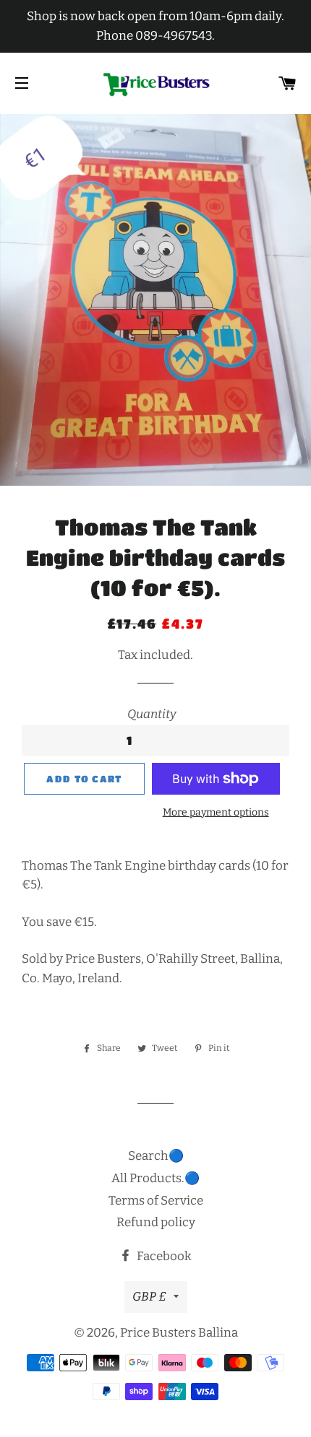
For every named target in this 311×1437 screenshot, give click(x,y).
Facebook (163, 1256)
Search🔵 (156, 1155)
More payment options (216, 812)
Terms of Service (155, 1200)
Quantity (151, 714)
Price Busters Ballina (179, 1332)
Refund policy (155, 1222)
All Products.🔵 (155, 1178)
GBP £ (149, 1296)
